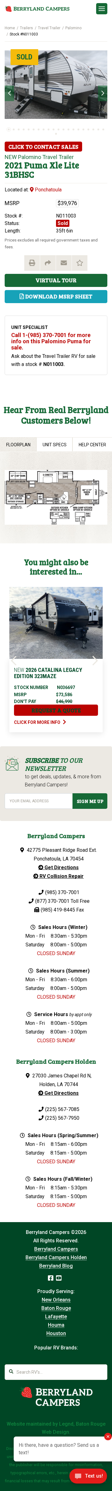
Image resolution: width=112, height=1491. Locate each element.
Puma (36, 165)
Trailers (26, 28)
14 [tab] (73, 129)
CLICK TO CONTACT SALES (43, 146)
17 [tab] (88, 129)
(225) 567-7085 (62, 1109)
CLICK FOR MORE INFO (37, 722)
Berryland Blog (56, 1266)
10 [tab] (53, 129)
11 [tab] (58, 129)
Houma (56, 1325)
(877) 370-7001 (52, 901)
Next (102, 93)
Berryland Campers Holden (56, 1257)
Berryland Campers (56, 1249)
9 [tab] (48, 129)
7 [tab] (38, 129)
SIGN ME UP (90, 801)
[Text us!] (88, 1478)
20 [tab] (103, 129)
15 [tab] (78, 129)
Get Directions (61, 867)
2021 (13, 165)
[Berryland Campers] (37, 9)
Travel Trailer (49, 28)
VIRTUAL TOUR (56, 280)
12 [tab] (63, 129)
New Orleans (56, 1300)
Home (10, 28)
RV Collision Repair (61, 876)
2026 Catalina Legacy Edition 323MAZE (48, 673)
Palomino (73, 28)
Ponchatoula (48, 190)
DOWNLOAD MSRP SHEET (58, 296)
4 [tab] (23, 129)
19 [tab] (98, 129)
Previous (9, 93)
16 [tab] (83, 129)
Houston (56, 1333)
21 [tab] (56, 134)
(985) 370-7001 (62, 892)
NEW (11, 157)
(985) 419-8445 (58, 910)
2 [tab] (14, 129)
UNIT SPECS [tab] (55, 444)
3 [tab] (18, 129)
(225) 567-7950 (62, 1118)
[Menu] (101, 8)
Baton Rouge (56, 1308)
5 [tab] (28, 129)
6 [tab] (33, 129)
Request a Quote (56, 710)
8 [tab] (43, 129)
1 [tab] (9, 129)
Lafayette (56, 1317)
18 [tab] (93, 129)
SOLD (24, 57)
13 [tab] (68, 129)
